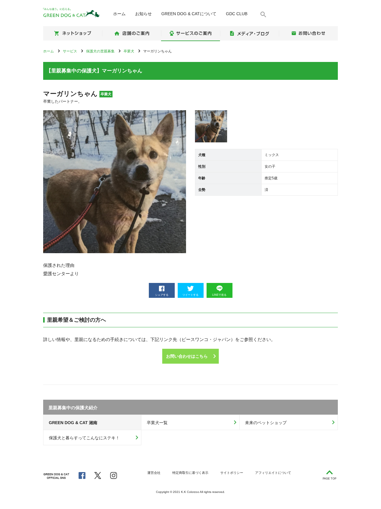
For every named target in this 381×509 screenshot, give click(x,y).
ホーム (119, 13)
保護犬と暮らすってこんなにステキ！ (84, 437)
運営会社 (153, 472)
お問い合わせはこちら (187, 356)
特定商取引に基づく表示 (190, 472)
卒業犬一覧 (157, 422)
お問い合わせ (308, 33)
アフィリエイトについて (273, 472)
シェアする (161, 294)
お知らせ (143, 13)
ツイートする (190, 294)
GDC (236, 13)
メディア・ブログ (249, 33)
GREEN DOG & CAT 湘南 (73, 422)
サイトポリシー (231, 472)
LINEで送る (219, 294)
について (188, 13)
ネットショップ (72, 33)
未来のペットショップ (266, 422)
